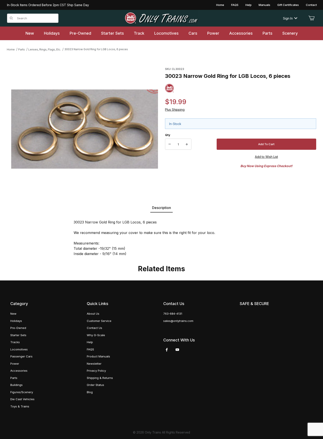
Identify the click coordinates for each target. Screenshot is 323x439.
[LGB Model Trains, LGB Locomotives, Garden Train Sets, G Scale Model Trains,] (161, 18)
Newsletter (94, 363)
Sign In (288, 18)
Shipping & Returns (100, 378)
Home (220, 5)
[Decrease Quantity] (169, 144)
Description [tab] (161, 207)
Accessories (18, 370)
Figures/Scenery (21, 392)
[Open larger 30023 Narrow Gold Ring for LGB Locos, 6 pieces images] (84, 129)
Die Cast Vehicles (22, 399)
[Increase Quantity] (186, 144)
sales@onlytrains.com (178, 321)
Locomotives (19, 349)
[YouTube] (177, 349)
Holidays (16, 321)
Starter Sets (18, 335)
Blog (90, 392)
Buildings (16, 385)
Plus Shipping (175, 109)
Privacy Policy (96, 370)
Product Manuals (98, 356)
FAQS (234, 5)
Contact (311, 5)
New (13, 313)
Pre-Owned (18, 328)
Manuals (264, 5)
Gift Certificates (288, 5)
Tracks (15, 342)
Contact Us (94, 328)
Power (14, 363)
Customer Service (99, 321)
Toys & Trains (19, 406)
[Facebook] (166, 349)
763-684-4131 (172, 313)
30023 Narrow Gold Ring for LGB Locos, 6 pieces (96, 49)
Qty (167, 135)
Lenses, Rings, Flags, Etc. (44, 49)
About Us (93, 313)
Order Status (95, 385)
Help (248, 5)
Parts (21, 49)
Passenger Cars (21, 356)
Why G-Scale (96, 335)
